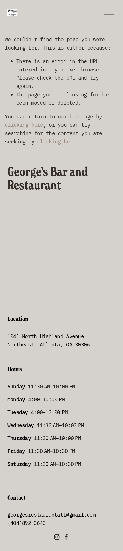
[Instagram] (57, 537)
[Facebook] (66, 537)
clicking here (24, 124)
